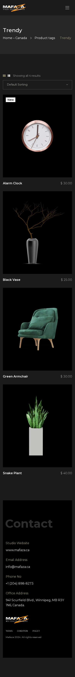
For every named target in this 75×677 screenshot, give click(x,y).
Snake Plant (12, 473)
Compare (45, 168)
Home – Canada (15, 38)
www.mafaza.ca (17, 550)
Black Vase (11, 280)
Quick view (35, 168)
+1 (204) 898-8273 (19, 583)
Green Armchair (15, 376)
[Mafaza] (14, 8)
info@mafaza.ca (18, 567)
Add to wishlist (56, 168)
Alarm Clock (12, 183)
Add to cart (67, 168)
